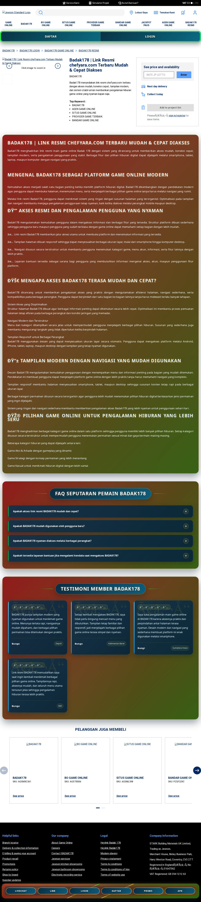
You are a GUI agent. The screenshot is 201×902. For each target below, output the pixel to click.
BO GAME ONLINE (46, 24)
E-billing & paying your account (19, 853)
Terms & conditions (111, 864)
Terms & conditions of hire (115, 869)
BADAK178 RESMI (190, 24)
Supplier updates (11, 880)
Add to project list (170, 107)
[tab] (98, 807)
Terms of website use (112, 874)
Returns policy (10, 869)
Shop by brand (10, 874)
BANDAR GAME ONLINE (123, 24)
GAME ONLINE (8, 24)
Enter (184, 74)
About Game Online (62, 842)
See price (18, 795)
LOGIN (150, 36)
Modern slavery (108, 853)
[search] (80, 12)
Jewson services (61, 858)
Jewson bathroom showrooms (68, 869)
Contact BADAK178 (62, 853)
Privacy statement (110, 858)
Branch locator (10, 842)
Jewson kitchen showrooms (67, 864)
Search (40, 12)
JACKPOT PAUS (146, 24)
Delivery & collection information (20, 848)
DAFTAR (51, 36)
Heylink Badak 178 (110, 842)
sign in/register (177, 115)
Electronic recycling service (67, 874)
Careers (56, 848)
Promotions (8, 864)
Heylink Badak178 (110, 848)
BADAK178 (26, 24)
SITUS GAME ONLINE (68, 24)
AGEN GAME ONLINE (168, 24)
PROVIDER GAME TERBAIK (95, 24)
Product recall (10, 858)
